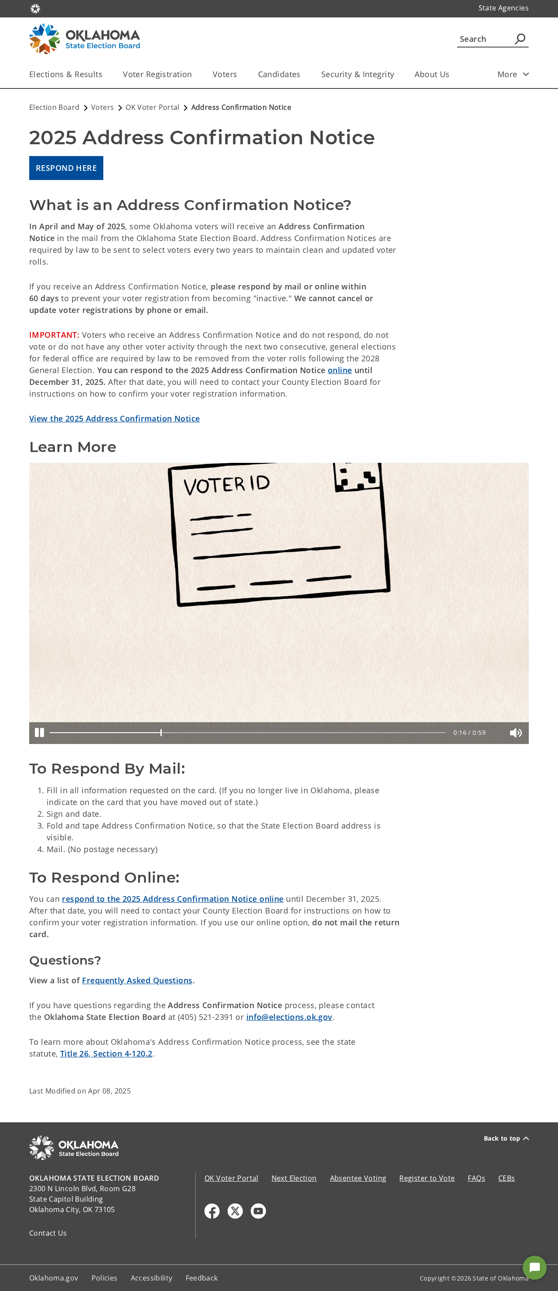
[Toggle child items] (526, 74)
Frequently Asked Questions (137, 980)
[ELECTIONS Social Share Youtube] (258, 1211)
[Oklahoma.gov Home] (35, 7)
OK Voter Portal (231, 1178)
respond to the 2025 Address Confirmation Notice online (172, 899)
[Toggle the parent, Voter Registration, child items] (195, 74)
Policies (105, 1278)
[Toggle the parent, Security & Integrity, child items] (397, 74)
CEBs (506, 1178)
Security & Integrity (358, 74)
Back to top (502, 1138)
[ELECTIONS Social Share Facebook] (212, 1211)
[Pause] (39, 733)
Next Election (294, 1178)
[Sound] (517, 732)
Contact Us (48, 1233)
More (507, 74)
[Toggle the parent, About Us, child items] (453, 74)
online (340, 370)
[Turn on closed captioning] (502, 732)
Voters (225, 74)
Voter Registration (157, 74)
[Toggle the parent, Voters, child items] (240, 74)
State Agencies (504, 8)
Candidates (279, 74)
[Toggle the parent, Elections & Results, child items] (105, 74)
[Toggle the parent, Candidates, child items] (303, 74)
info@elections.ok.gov (289, 1017)
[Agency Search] (520, 39)
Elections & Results (65, 74)
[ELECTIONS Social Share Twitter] (235, 1211)
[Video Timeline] (248, 732)
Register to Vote (427, 1178)
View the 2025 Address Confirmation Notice (114, 418)
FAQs (476, 1178)
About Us (432, 74)
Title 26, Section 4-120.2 (106, 1053)
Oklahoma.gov (53, 1278)
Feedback (202, 1278)
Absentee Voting (358, 1178)
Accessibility (152, 1278)
